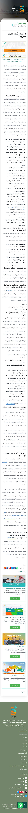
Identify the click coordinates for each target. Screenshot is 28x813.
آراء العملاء (24, 744)
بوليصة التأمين (9, 290)
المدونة (25, 737)
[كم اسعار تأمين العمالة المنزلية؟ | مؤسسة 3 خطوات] (14, 712)
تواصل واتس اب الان (11, 403)
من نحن (25, 741)
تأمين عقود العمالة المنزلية (20, 25)
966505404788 (21, 778)
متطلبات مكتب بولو (21, 647)
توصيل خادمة (23, 760)
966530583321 (21, 781)
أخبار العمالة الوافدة (22, 753)
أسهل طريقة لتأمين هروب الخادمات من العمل (15, 617)
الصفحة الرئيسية (22, 23)
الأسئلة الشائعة (23, 769)
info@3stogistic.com (12, 538)
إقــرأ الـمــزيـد (15, 598)
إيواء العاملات (24, 763)
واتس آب (25, 805)
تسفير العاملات (23, 750)
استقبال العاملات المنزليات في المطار (18, 766)
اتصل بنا (25, 747)
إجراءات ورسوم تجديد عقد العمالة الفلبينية (15, 588)
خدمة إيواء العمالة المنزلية (9, 519)
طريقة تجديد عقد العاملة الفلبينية (17, 676)
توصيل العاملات (23, 756)
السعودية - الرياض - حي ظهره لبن (16, 788)
